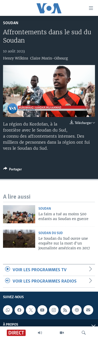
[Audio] (39, 332)
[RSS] (65, 310)
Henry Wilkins (15, 58)
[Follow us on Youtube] (42, 310)
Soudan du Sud (50, 233)
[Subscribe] (88, 310)
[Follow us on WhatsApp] (8, 310)
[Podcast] (76, 310)
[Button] (12, 170)
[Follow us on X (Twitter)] (30, 310)
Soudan (10, 23)
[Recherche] (83, 332)
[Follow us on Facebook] (19, 310)
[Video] (61, 332)
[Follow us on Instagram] (54, 310)
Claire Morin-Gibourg (49, 58)
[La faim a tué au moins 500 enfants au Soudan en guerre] (19, 214)
